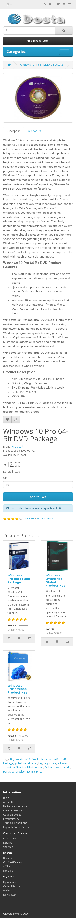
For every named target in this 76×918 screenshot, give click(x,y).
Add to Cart (38, 497)
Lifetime (32, 767)
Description (13, 131)
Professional (44, 759)
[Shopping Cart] (63, 4)
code (67, 767)
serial (26, 763)
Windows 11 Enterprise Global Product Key (55, 580)
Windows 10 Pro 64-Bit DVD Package (41, 64)
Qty (5, 478)
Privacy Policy (11, 819)
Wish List (8, 890)
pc (61, 767)
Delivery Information (15, 806)
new (56, 767)
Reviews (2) (34, 131)
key (40, 763)
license (31, 771)
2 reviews (28, 518)
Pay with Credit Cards (16, 827)
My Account (10, 882)
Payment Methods (14, 810)
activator (62, 763)
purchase (8, 771)
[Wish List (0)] (58, 4)
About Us (8, 802)
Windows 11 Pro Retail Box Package (19, 578)
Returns (7, 842)
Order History (11, 886)
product (20, 771)
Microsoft (17, 446)
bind (40, 767)
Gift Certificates (12, 862)
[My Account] (51, 4)
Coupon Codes (12, 814)
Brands (7, 858)
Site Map (8, 847)
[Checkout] (69, 4)
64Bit (56, 759)
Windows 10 (23, 759)
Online (49, 767)
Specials (8, 870)
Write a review (45, 518)
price (39, 771)
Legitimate (50, 763)
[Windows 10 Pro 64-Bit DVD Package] (38, 98)
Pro (34, 759)
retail (34, 763)
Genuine (21, 767)
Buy (12, 759)
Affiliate (7, 866)
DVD (63, 759)
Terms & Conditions (15, 823)
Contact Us (9, 838)
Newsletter (9, 894)
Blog (6, 798)
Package (8, 763)
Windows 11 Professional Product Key (17, 688)
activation (9, 767)
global (18, 763)
